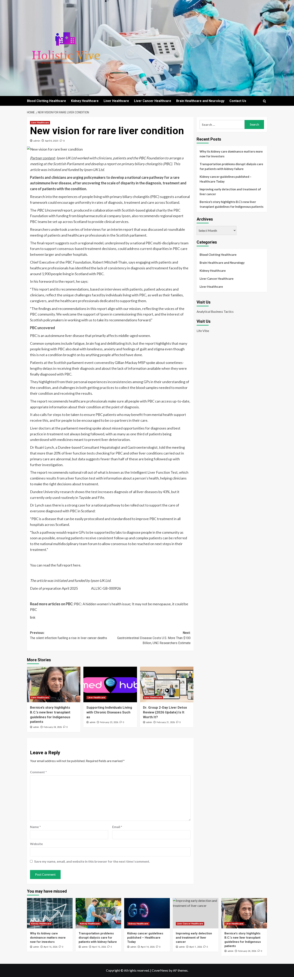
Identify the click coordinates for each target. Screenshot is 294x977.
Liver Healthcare (116, 101)
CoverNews (160, 970)
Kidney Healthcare (85, 101)
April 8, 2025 (51, 140)
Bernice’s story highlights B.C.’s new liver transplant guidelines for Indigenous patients (231, 204)
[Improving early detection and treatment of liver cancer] (195, 913)
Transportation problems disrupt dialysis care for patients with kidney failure (231, 166)
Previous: (68, 635)
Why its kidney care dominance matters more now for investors (231, 154)
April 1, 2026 (195, 947)
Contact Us (237, 101)
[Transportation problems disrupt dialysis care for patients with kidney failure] (98, 913)
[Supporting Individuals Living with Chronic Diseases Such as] (110, 684)
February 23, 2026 (109, 722)
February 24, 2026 (53, 727)
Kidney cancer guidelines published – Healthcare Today (225, 179)
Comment (38, 772)
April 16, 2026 (50, 947)
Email (117, 827)
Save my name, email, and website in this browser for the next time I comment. (92, 861)
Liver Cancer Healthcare (152, 101)
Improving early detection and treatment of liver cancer (230, 191)
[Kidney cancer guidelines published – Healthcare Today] (147, 913)
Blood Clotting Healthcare (46, 101)
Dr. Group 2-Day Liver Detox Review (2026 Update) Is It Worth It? (165, 712)
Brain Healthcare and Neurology (200, 101)
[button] (264, 101)
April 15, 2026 (99, 947)
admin (36, 140)
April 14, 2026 (148, 947)
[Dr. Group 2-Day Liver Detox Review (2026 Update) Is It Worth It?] (166, 684)
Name (35, 827)
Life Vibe (203, 331)
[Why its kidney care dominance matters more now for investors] (50, 913)
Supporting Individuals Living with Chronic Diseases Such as (109, 712)
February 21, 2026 (166, 722)
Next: (153, 638)
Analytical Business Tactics (215, 311)
